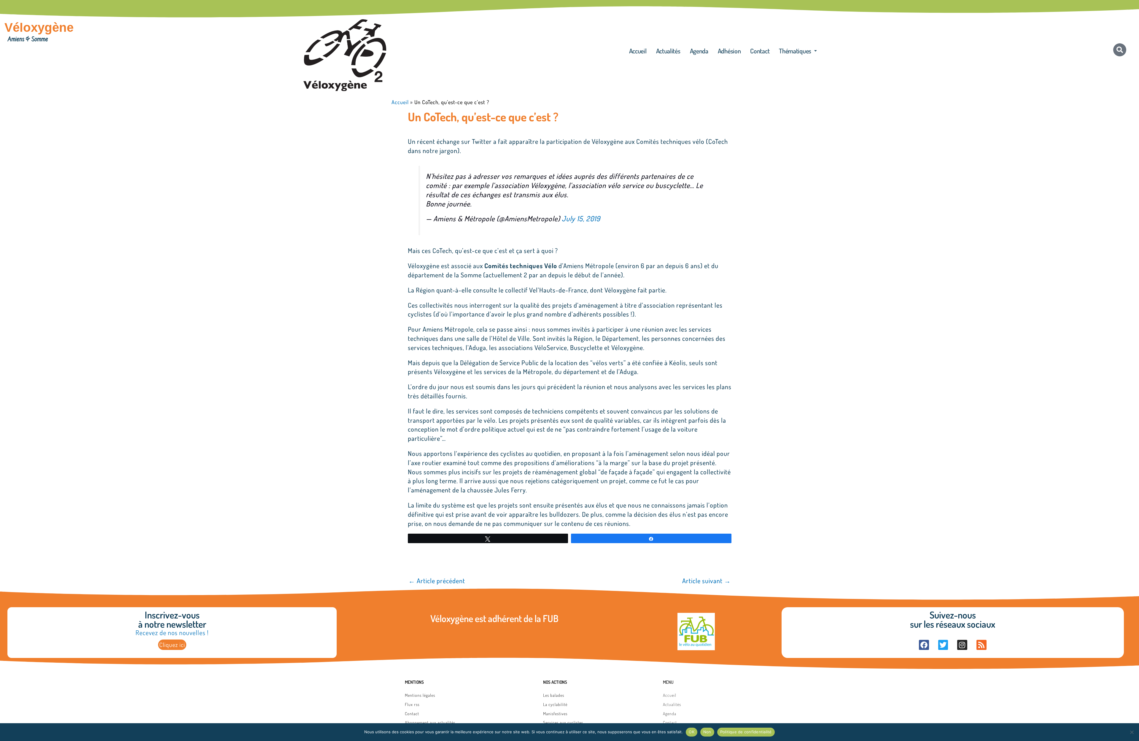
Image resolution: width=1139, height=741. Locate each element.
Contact (759, 51)
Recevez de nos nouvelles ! (172, 632)
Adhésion (729, 51)
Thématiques (795, 51)
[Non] (1132, 732)
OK (691, 731)
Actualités (668, 51)
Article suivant (706, 580)
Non (707, 731)
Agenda (699, 51)
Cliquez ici (172, 644)
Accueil (638, 51)
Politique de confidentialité (746, 731)
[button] (797, 51)
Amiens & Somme (28, 39)
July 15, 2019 (581, 218)
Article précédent (436, 580)
